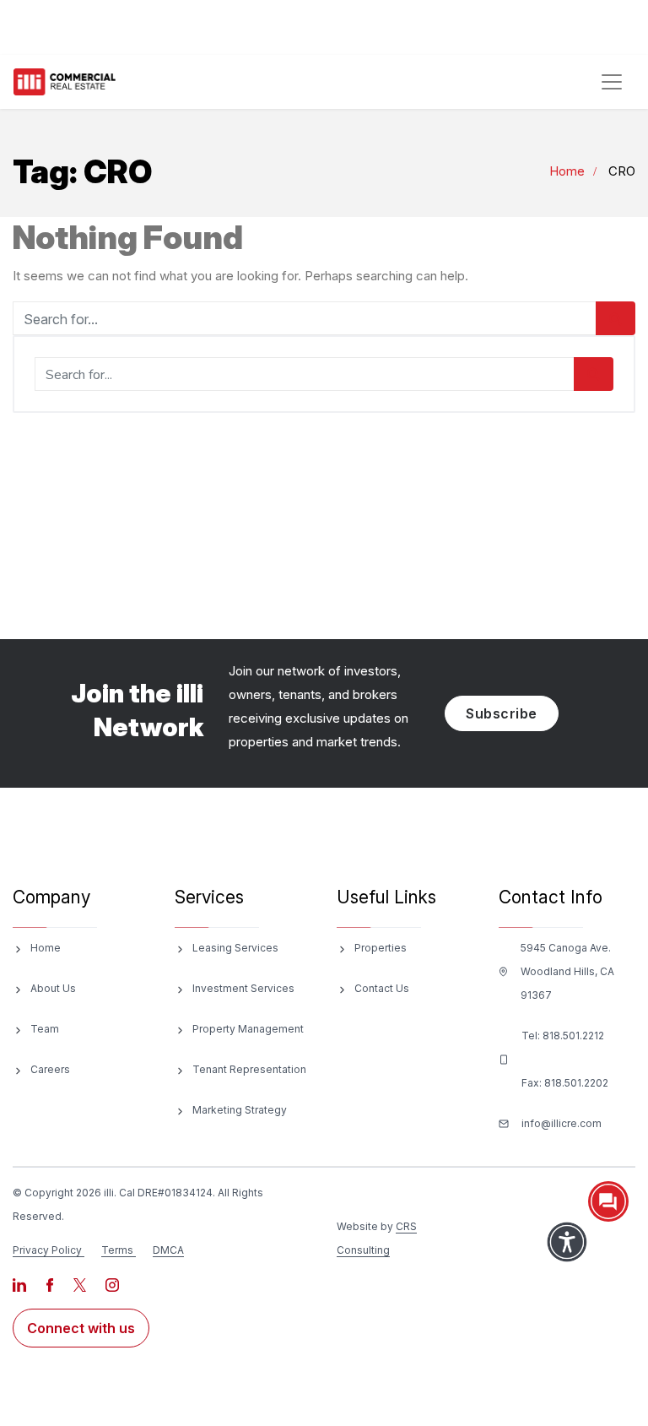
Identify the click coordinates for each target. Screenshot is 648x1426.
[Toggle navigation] (611, 82)
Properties (380, 947)
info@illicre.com (561, 1123)
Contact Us (381, 988)
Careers (50, 1069)
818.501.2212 (573, 1035)
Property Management (248, 1028)
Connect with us (81, 1328)
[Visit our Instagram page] (112, 1283)
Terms (117, 1250)
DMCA (168, 1250)
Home (567, 171)
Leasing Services (235, 947)
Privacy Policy (47, 1250)
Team (44, 1028)
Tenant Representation (249, 1069)
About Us (53, 988)
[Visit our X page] (81, 1283)
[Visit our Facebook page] (51, 1283)
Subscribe (501, 713)
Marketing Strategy (239, 1109)
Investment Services (243, 988)
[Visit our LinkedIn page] (21, 1283)
